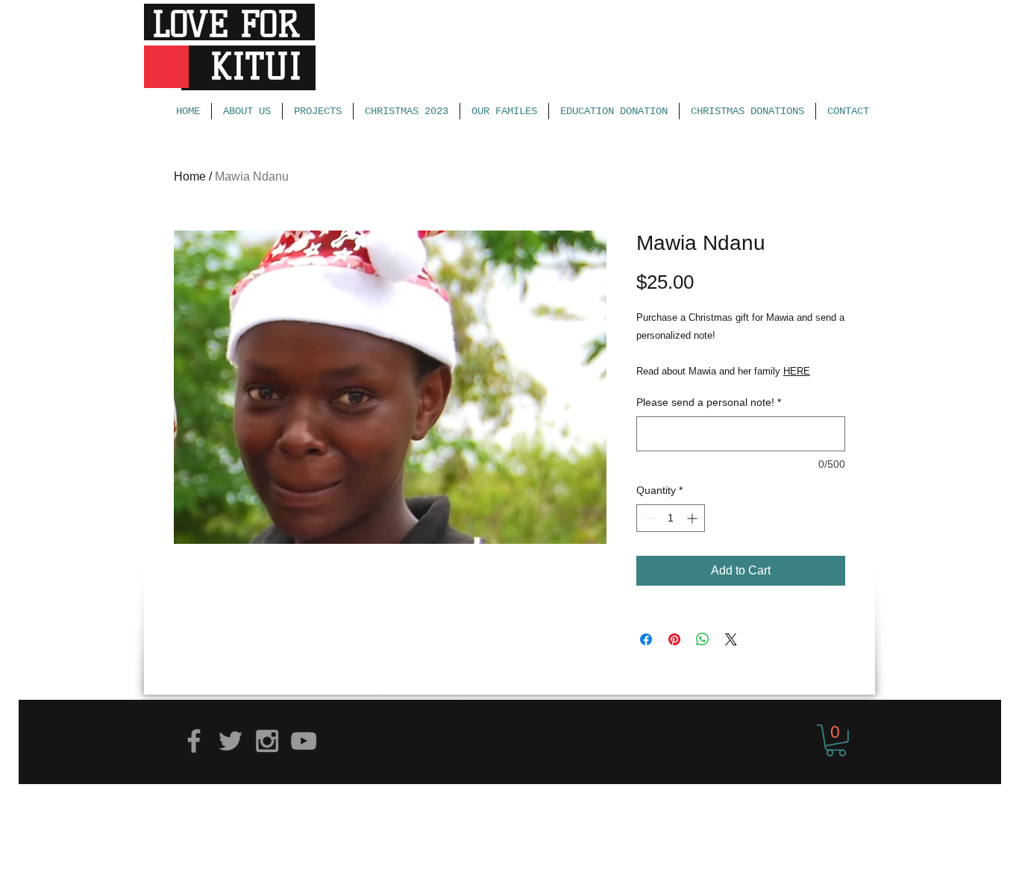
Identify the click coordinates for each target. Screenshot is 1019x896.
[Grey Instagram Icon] (267, 740)
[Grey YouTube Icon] (303, 740)
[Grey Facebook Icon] (194, 740)
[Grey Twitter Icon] (230, 740)
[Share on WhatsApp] (703, 639)
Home (190, 176)
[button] (836, 740)
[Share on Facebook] (646, 639)
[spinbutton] (670, 518)
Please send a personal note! (708, 402)
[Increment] (693, 518)
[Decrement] (648, 518)
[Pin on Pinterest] (674, 639)
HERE (796, 371)
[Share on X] (731, 639)
